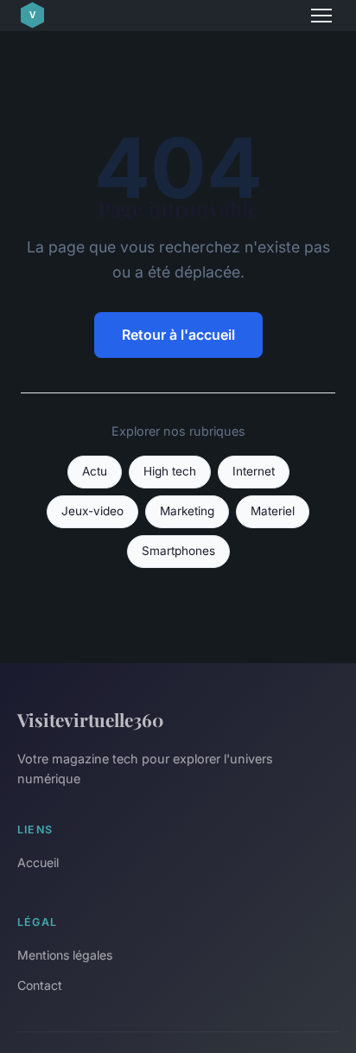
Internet (253, 471)
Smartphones (178, 551)
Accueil (38, 862)
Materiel (273, 511)
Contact (39, 985)
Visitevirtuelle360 (90, 719)
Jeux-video (92, 511)
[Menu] (321, 15)
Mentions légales (64, 955)
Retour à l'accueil (178, 334)
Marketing (187, 511)
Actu (94, 471)
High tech (169, 471)
